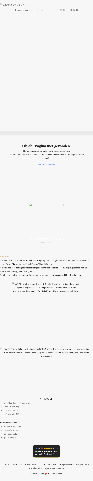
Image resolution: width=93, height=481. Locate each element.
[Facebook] (3, 247)
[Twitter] (9, 247)
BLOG (63, 10)
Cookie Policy (35, 468)
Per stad (40, 10)
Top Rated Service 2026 (46, 451)
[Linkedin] (28, 247)
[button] (46, 133)
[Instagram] (15, 247)
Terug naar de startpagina (46, 164)
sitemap (60, 468)
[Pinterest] (34, 247)
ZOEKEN (73, 10)
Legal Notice (49, 468)
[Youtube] (21, 247)
